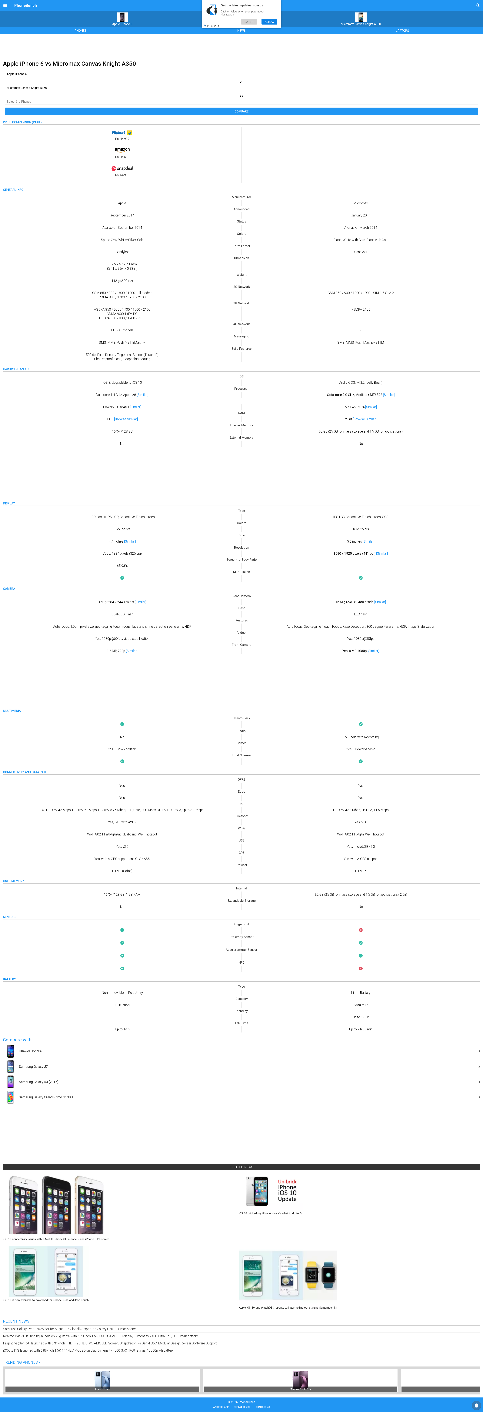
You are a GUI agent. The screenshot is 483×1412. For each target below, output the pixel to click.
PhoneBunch (25, 5)
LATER (249, 22)
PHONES (80, 30)
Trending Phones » (21, 1362)
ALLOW (269, 22)
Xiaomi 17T (102, 1389)
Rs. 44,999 (122, 139)
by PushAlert (213, 25)
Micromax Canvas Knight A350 (361, 24)
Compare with (17, 1039)
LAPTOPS (402, 30)
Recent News (16, 1321)
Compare (241, 111)
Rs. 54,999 (122, 175)
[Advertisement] (241, 46)
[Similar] (142, 395)
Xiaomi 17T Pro (300, 1389)
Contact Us (263, 1407)
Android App (221, 1407)
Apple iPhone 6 (122, 24)
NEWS (241, 30)
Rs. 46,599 (122, 157)
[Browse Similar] (126, 419)
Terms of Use (242, 1407)
